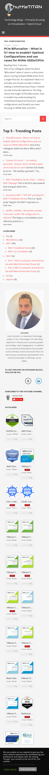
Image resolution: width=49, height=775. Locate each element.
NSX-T (9, 243)
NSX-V (9, 256)
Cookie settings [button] (10, 769)
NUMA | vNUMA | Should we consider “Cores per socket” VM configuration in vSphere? (22, 214)
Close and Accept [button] (27, 769)
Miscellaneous (12, 239)
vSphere (10, 279)
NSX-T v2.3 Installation (18, 251)
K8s (7, 236)
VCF (8, 275)
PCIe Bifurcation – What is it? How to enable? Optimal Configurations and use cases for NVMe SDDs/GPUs (22, 141)
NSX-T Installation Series (19, 248)
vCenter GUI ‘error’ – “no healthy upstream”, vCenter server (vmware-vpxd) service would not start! (23, 164)
